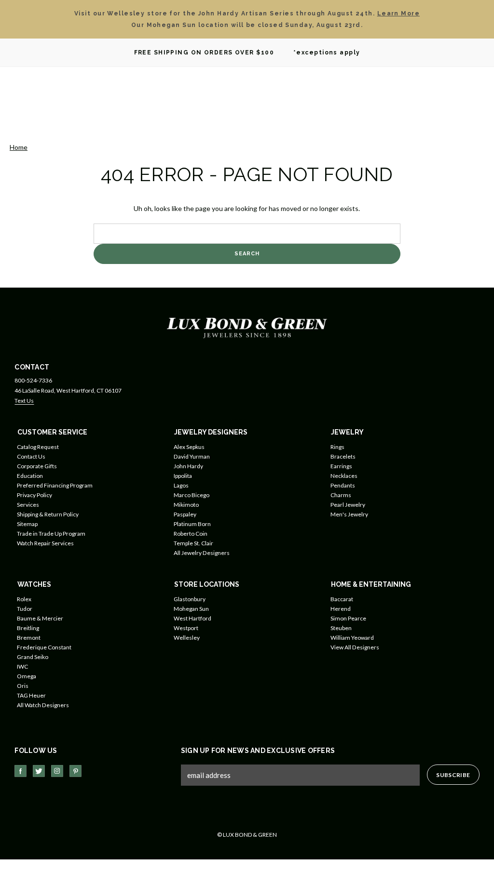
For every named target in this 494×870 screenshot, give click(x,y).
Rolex (24, 599)
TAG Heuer (31, 695)
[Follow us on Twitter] (39, 771)
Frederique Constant (44, 647)
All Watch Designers (43, 705)
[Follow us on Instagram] (57, 771)
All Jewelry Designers (202, 552)
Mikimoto (186, 504)
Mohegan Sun (191, 608)
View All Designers (354, 647)
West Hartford (192, 618)
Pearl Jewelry (347, 504)
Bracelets (343, 456)
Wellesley (187, 637)
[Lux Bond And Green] (247, 326)
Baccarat (341, 599)
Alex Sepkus (189, 446)
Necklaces (343, 475)
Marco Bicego (191, 495)
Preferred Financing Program (55, 485)
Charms (340, 495)
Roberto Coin (190, 533)
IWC (22, 666)
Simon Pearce (348, 618)
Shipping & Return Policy (48, 514)
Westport (186, 628)
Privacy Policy (34, 495)
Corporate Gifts (37, 466)
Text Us (24, 400)
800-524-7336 (33, 380)
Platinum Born (192, 523)
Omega (26, 676)
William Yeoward (352, 637)
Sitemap (27, 523)
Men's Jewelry (349, 514)
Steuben (341, 628)
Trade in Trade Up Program (51, 533)
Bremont (29, 637)
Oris (22, 685)
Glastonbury (190, 599)
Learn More (398, 13)
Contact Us (31, 456)
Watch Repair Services (45, 543)
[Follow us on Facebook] (20, 771)
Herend (340, 608)
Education (30, 475)
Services (28, 504)
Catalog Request (38, 446)
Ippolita (183, 475)
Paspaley (185, 514)
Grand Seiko (32, 656)
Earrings (341, 466)
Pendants (342, 485)
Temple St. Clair (193, 543)
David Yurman (192, 456)
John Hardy (188, 466)
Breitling (28, 628)
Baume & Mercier (40, 618)
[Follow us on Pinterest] (75, 771)
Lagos (181, 485)
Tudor (24, 608)
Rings (337, 446)
